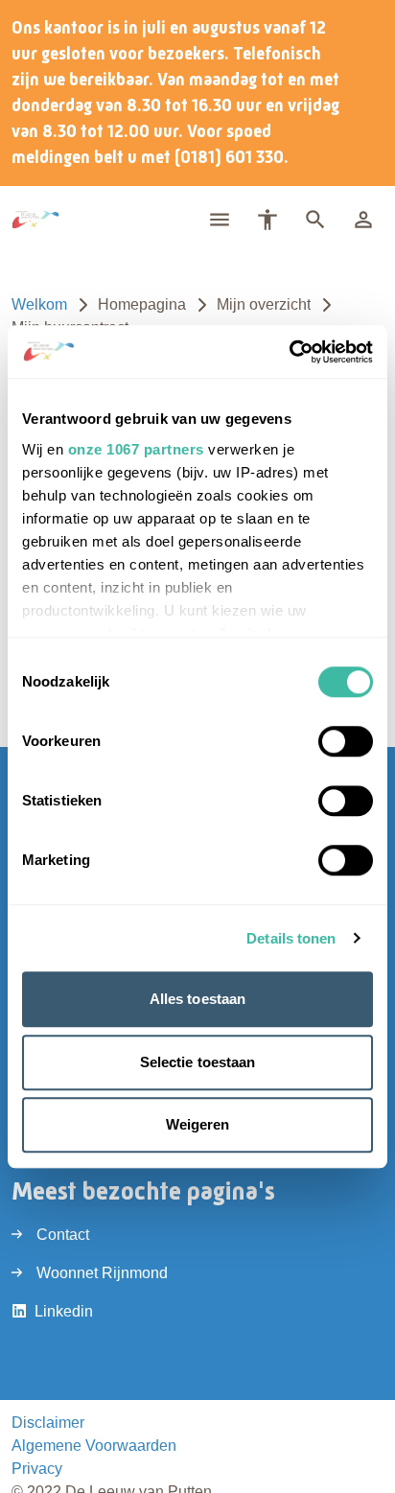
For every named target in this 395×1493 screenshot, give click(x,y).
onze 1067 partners (136, 449)
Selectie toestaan (198, 1062)
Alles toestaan (197, 999)
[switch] (345, 741)
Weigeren (198, 1124)
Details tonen (291, 938)
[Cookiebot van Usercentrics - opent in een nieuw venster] (289, 351)
